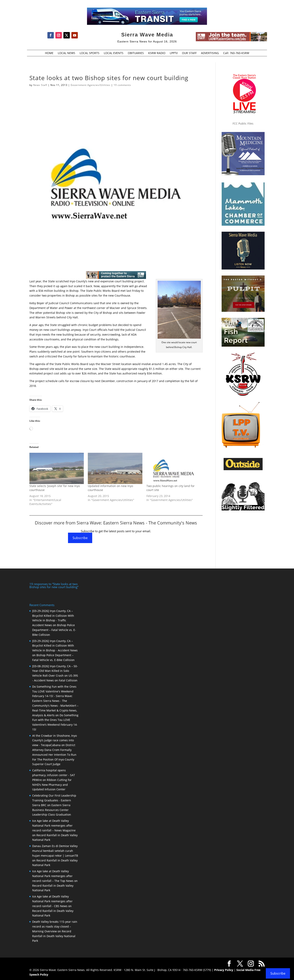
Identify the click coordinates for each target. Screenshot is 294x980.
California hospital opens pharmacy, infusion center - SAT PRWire (53, 775)
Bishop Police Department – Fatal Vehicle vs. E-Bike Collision (54, 630)
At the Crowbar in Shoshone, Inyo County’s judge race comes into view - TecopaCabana (54, 740)
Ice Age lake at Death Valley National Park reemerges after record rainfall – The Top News (52, 876)
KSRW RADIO (156, 53)
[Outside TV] (243, 469)
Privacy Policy (223, 970)
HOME (49, 53)
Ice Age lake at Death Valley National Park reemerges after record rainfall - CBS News (52, 901)
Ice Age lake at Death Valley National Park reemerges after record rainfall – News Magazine (54, 825)
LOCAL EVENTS (113, 53)
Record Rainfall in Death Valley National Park (53, 936)
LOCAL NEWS (66, 53)
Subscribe (80, 538)
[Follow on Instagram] (58, 35)
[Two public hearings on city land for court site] (173, 468)
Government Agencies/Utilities (90, 85)
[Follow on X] (66, 35)
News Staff (40, 85)
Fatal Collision (68, 680)
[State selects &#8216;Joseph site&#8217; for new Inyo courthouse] (56, 468)
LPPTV (174, 53)
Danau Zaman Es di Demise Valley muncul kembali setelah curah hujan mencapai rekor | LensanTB (55, 850)
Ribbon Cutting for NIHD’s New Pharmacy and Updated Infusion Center (52, 784)
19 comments (122, 85)
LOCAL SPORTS (89, 53)
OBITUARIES (136, 53)
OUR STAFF (189, 53)
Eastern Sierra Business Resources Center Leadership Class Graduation (51, 810)
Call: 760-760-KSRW (236, 53)
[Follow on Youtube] (74, 35)
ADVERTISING (210, 53)
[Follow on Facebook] (50, 35)
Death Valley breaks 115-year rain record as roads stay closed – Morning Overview (54, 926)
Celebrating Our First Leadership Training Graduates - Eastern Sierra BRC (54, 800)
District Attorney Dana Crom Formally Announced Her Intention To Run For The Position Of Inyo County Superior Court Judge (54, 754)
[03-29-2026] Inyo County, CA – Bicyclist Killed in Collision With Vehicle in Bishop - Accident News (55, 645)
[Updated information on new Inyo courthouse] (115, 468)
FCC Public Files (243, 123)
